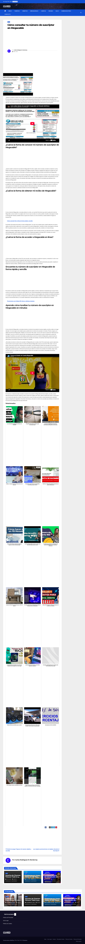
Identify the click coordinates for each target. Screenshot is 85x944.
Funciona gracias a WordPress (8, 940)
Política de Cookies (7, 923)
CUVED (6, 6)
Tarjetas (17, 11)
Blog (57, 11)
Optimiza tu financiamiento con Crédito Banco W (12, 900)
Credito (7, 896)
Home (45, 939)
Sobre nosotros (66, 11)
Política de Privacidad (8, 917)
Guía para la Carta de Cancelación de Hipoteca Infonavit (51, 876)
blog (7, 873)
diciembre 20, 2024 (10, 902)
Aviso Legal (5, 920)
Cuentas (43, 11)
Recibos (51, 11)
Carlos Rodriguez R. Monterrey (20, 50)
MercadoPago (34, 11)
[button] (80, 12)
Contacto (7, 14)
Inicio (10, 11)
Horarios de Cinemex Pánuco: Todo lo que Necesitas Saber (12, 876)
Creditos (25, 11)
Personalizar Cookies (60, 939)
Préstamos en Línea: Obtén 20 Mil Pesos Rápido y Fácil (32, 876)
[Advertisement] (32, 39)
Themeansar (25, 940)
